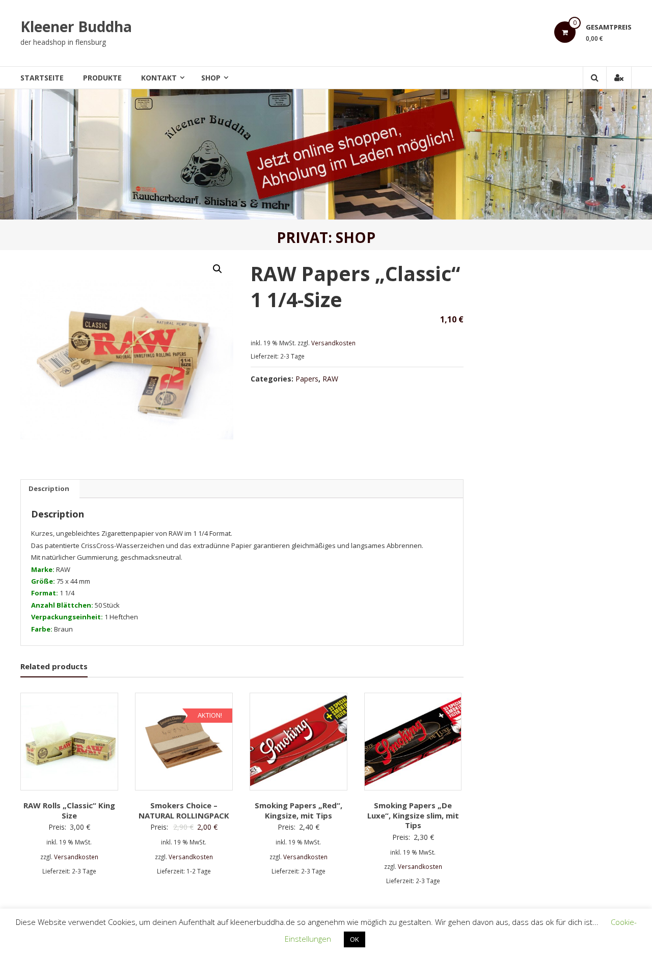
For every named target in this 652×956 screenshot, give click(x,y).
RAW (330, 379)
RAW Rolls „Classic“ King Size (69, 810)
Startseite (42, 78)
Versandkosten (333, 343)
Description (49, 488)
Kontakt (159, 78)
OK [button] (354, 939)
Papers (306, 379)
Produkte (102, 78)
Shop (211, 78)
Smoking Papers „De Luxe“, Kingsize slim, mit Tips (413, 815)
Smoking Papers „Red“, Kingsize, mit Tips (298, 810)
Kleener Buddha (76, 26)
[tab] (48, 489)
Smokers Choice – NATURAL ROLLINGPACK (184, 810)
